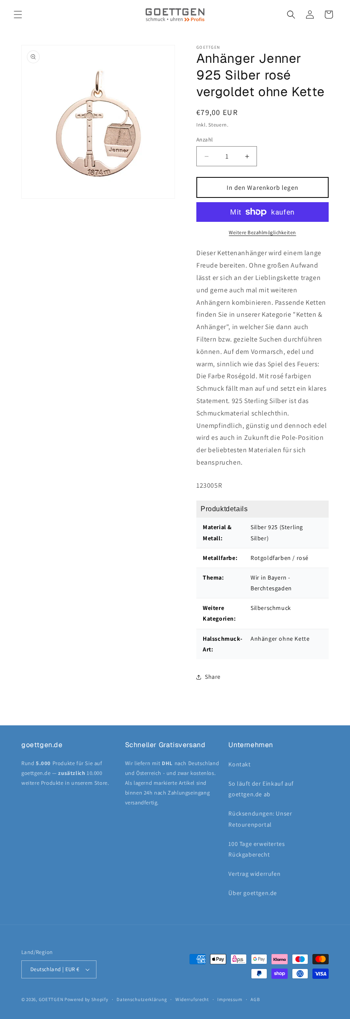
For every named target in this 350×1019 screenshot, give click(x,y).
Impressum (229, 999)
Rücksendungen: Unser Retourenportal (260, 819)
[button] (18, 14)
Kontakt (239, 764)
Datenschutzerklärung (142, 999)
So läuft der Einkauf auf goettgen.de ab (260, 789)
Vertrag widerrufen (254, 874)
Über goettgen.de (252, 893)
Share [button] (213, 676)
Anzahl (204, 139)
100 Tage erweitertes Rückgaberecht (256, 849)
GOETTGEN (51, 999)
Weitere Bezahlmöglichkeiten (262, 232)
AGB (255, 999)
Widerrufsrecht (192, 999)
